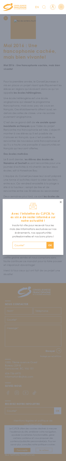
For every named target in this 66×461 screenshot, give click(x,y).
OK (50, 245)
